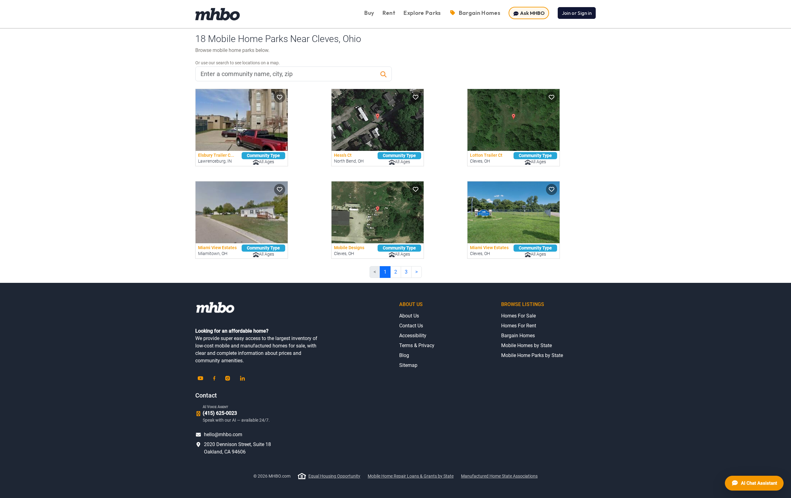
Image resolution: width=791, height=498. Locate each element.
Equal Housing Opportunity (334, 476)
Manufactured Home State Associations (499, 476)
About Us (409, 316)
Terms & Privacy (416, 345)
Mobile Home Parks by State (532, 355)
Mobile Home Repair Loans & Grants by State (411, 476)
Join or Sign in (577, 13)
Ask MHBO (532, 13)
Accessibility (412, 335)
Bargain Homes (518, 335)
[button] (279, 97)
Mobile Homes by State (526, 345)
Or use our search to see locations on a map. (237, 62)
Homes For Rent (518, 326)
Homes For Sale (518, 316)
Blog (404, 355)
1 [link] (385, 272)
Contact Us (411, 326)
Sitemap (408, 365)
